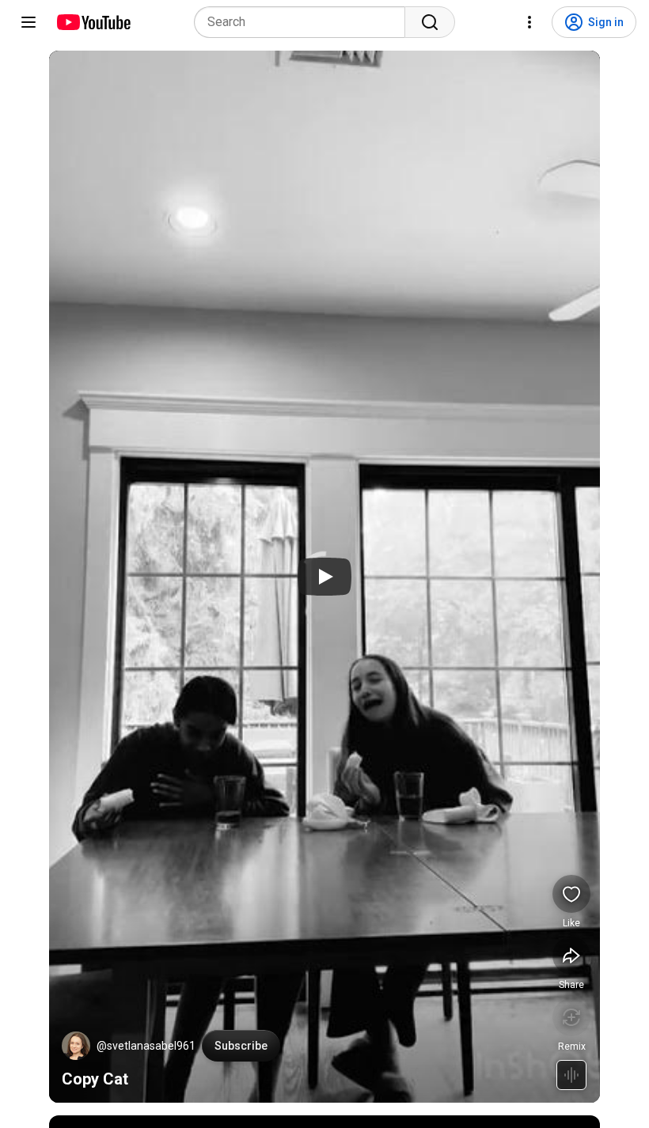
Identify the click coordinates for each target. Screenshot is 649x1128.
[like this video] (571, 894)
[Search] (429, 22)
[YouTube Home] (93, 22)
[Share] (571, 956)
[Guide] (28, 22)
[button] (76, 1045)
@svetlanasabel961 (146, 1045)
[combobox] (304, 22)
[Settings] (529, 22)
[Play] (324, 577)
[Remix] (571, 1017)
